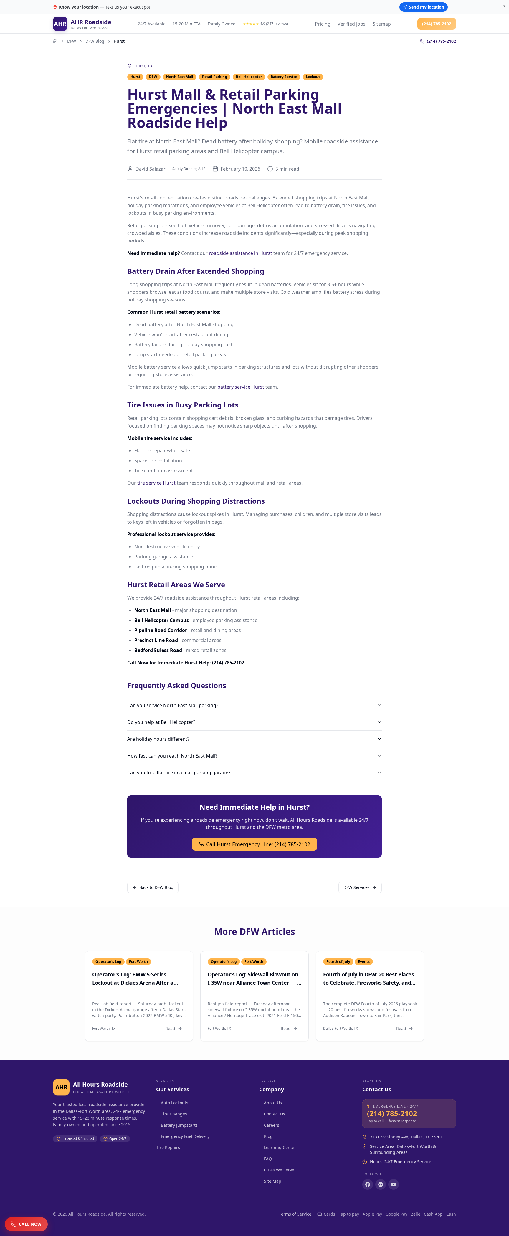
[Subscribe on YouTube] (393, 1184)
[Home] (55, 41)
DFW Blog (94, 41)
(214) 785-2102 (436, 24)
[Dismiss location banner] (503, 5)
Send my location (426, 7)
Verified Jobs (352, 24)
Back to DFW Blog (156, 887)
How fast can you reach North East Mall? (172, 756)
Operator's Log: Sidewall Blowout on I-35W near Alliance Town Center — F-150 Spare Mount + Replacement (254, 982)
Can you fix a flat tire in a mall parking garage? (178, 772)
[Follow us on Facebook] (367, 1184)
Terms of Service (295, 1214)
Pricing (322, 24)
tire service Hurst (156, 483)
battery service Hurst (240, 387)
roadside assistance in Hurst (240, 253)
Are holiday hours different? (158, 739)
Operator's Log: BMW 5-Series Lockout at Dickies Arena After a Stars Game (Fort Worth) (132, 982)
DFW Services (356, 887)
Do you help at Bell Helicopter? (161, 722)
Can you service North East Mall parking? (172, 705)
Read (170, 1028)
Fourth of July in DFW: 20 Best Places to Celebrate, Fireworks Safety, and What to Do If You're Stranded (368, 982)
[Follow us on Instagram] (380, 1184)
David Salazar (150, 169)
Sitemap (382, 24)
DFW (71, 41)
